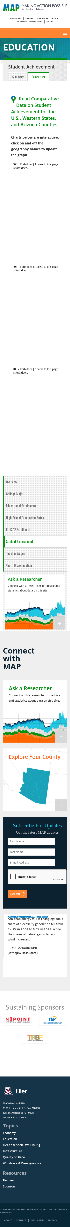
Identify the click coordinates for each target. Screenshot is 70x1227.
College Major (15, 493)
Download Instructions (29, 22)
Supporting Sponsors (36, 1007)
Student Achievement (19, 541)
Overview (11, 481)
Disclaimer (37, 1220)
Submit (15, 893)
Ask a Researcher (25, 579)
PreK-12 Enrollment (18, 529)
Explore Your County (34, 757)
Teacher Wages (15, 553)
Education (10, 1139)
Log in (49, 22)
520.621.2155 (18, 1117)
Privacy (52, 1220)
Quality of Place (14, 1157)
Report (56, 18)
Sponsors (9, 1186)
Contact (21, 1220)
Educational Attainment (21, 505)
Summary (18, 77)
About (8, 1220)
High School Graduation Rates (25, 517)
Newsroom (15, 18)
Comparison (39, 77)
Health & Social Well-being (21, 1145)
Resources (42, 18)
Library (29, 18)
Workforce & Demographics (22, 1163)
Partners (9, 1180)
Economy (9, 1133)
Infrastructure (12, 1151)
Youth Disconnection (19, 565)
